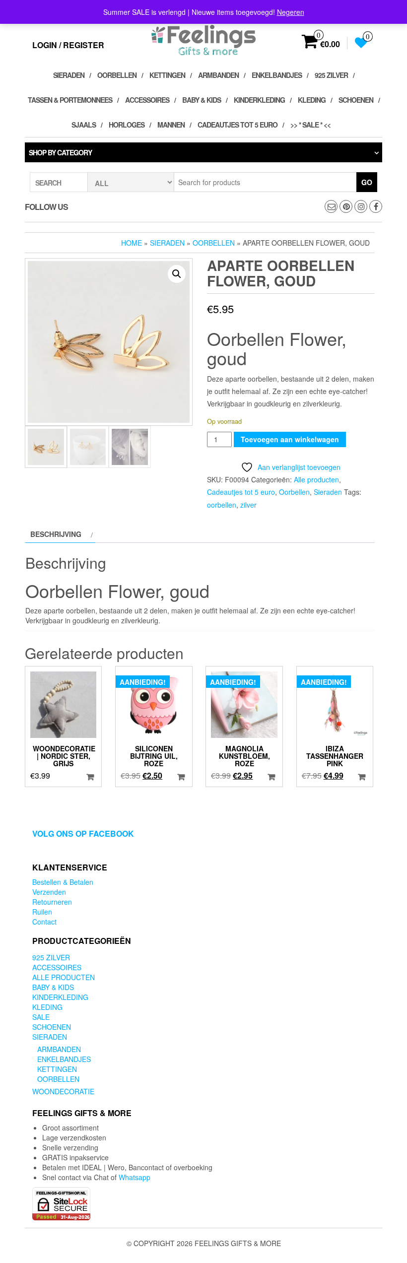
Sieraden (68, 75)
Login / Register (68, 45)
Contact (44, 922)
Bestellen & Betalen (62, 882)
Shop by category (60, 152)
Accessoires (147, 100)
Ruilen (42, 912)
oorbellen (221, 505)
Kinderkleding (259, 100)
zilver (248, 505)
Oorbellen (116, 75)
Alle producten (316, 479)
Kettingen (167, 75)
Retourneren (52, 902)
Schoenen (356, 100)
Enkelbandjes (277, 75)
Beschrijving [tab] (55, 534)
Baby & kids (201, 100)
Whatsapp (134, 1177)
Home (131, 243)
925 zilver (331, 75)
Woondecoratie (63, 1091)
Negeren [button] (290, 12)
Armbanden (218, 75)
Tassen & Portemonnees (70, 100)
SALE (41, 1017)
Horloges (126, 125)
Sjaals (83, 125)
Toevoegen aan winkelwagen (290, 439)
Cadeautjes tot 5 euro (237, 125)
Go (366, 182)
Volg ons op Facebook (83, 833)
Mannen (171, 125)
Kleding (312, 100)
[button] (177, 274)
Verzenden (49, 892)
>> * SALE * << (310, 125)
